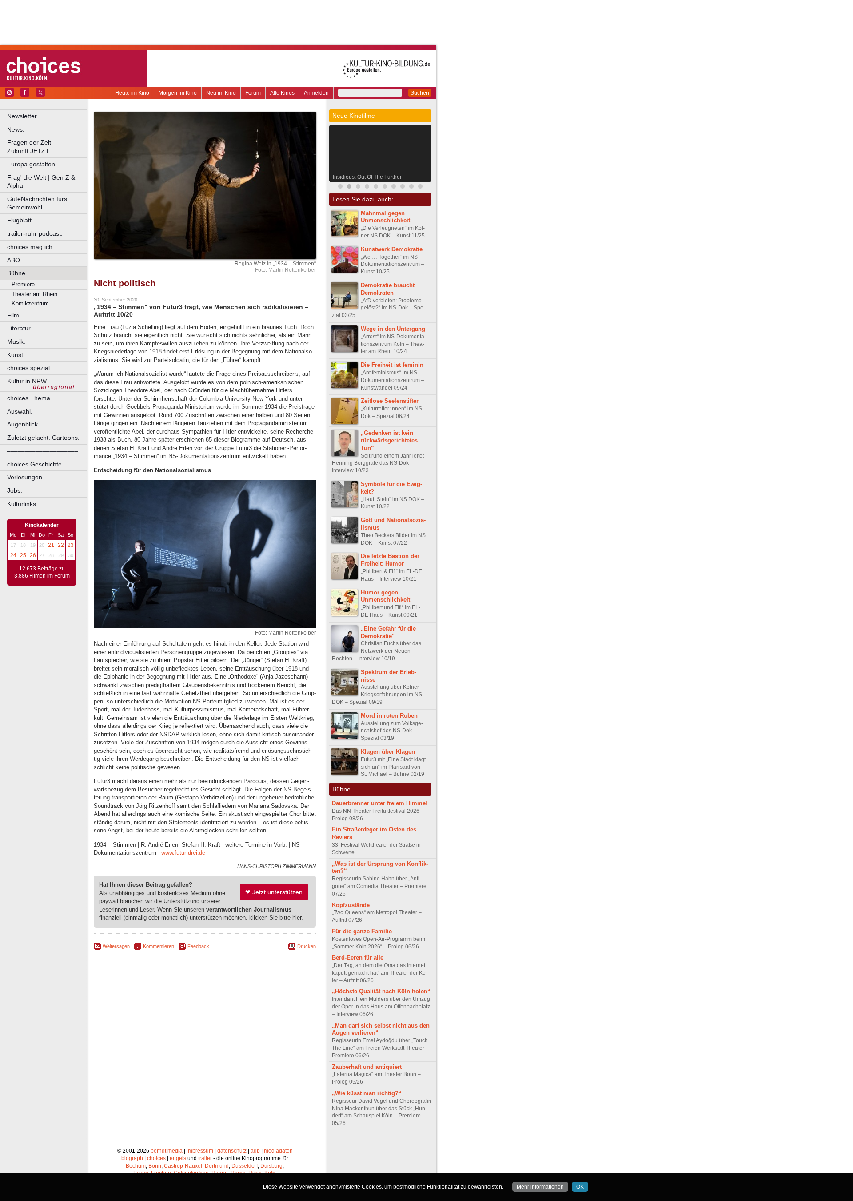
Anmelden (316, 93)
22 (61, 545)
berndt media (167, 1151)
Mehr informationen (540, 1187)
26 (33, 555)
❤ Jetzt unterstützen (274, 892)
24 (13, 555)
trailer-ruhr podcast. (35, 233)
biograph (132, 1158)
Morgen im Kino (178, 93)
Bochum (136, 1166)
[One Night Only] (402, 187)
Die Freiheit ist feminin (392, 365)
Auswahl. (19, 411)
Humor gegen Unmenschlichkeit (385, 596)
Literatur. (19, 328)
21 (51, 545)
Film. (14, 315)
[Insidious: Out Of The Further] (349, 187)
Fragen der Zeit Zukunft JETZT (47, 146)
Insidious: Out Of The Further (367, 177)
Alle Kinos (282, 93)
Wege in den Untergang (393, 328)
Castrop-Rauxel (183, 1166)
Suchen (420, 93)
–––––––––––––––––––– (42, 450)
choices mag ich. (30, 246)
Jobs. (14, 490)
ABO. (14, 260)
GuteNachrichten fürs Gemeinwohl (37, 203)
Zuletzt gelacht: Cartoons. (43, 437)
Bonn (154, 1166)
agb (255, 1151)
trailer (205, 1158)
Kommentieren (158, 946)
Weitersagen (116, 946)
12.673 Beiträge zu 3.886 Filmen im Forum (42, 572)
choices (156, 1158)
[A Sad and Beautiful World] (375, 187)
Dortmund (217, 1166)
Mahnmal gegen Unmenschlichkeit (385, 217)
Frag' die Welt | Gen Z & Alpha (41, 181)
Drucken (306, 946)
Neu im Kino (221, 93)
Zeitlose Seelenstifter (390, 401)
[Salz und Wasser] (420, 187)
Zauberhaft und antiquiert (367, 1067)
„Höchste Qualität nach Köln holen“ (381, 991)
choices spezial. (29, 367)
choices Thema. (29, 398)
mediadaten (278, 1151)
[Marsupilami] (340, 187)
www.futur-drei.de (183, 852)
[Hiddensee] (393, 187)
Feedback (198, 946)
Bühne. (17, 273)
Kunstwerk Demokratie (392, 249)
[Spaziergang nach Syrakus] (358, 187)
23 (71, 545)
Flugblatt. (20, 220)
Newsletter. (22, 116)
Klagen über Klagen (388, 751)
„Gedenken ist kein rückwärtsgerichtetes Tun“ (389, 440)
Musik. (16, 341)
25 (23, 555)
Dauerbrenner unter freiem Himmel (379, 803)
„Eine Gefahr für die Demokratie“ (388, 632)
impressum (200, 1151)
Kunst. (16, 354)
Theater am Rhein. (35, 294)
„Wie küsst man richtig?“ (367, 1093)
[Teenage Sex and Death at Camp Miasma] (367, 187)
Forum (253, 93)
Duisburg (271, 1166)
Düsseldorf (244, 1166)
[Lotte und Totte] (411, 187)
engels (178, 1158)
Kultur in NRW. (27, 381)
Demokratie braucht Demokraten (388, 289)
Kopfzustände (351, 905)
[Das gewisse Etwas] (384, 187)
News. (15, 129)
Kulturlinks (21, 503)
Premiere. (24, 284)
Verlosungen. (25, 477)
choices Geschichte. (35, 464)
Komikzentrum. (31, 303)
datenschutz (232, 1151)
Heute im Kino (132, 93)
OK (580, 1187)
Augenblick (22, 424)
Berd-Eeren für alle (357, 957)
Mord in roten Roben (389, 715)
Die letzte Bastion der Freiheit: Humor (390, 560)
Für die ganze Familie (362, 931)
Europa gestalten (31, 164)
